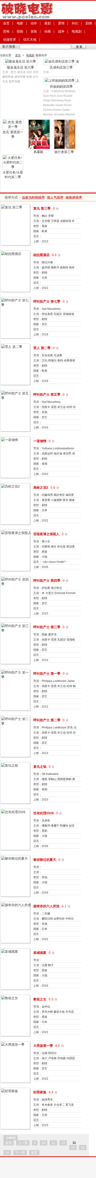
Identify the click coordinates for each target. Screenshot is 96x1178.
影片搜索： (10, 46)
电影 (20, 23)
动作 (34, 23)
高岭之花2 (40, 487)
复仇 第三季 (42, 208)
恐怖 (6, 31)
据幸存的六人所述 (46, 906)
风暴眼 (38, 152)
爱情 (61, 23)
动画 (47, 31)
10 (43, 1143)
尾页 (34, 1153)
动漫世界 (9, 39)
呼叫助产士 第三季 (46, 627)
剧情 (89, 23)
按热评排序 (74, 197)
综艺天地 (29, 39)
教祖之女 (39, 999)
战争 (61, 31)
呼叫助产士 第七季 (46, 301)
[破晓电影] (26, 18)
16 (7, 1153)
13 (63, 1143)
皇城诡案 (39, 952)
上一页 (23, 1143)
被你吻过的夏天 (44, 859)
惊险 (20, 31)
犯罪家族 (39, 1092)
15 (83, 1147)
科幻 (75, 23)
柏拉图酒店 (41, 255)
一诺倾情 (39, 441)
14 (73, 1147)
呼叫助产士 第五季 (46, 394)
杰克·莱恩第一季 (13, 134)
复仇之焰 (39, 766)
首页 (6, 23)
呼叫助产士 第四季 (46, 580)
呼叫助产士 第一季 (46, 673)
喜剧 (47, 23)
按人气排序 (55, 197)
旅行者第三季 (64, 152)
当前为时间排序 (33, 197)
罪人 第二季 (42, 348)
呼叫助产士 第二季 (46, 720)
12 (53, 1143)
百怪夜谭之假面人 (46, 534)
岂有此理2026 (43, 813)
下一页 (20, 1153)
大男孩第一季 (43, 1046)
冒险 (34, 31)
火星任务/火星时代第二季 (13, 174)
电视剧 (77, 31)
